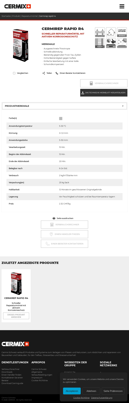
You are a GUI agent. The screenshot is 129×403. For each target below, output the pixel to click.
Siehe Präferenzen (113, 391)
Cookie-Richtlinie (81, 398)
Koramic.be (69, 372)
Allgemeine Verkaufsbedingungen (41, 373)
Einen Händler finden (11, 375)
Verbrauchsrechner (11, 369)
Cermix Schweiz (38, 369)
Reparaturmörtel (29, 16)
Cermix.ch (64, 343)
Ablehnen (91, 391)
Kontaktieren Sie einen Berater (12, 379)
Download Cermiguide (12, 383)
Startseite (17, 6)
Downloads (7, 372)
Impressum (36, 377)
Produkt (16, 16)
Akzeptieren (72, 391)
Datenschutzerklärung (101, 398)
